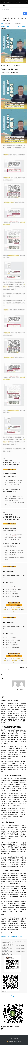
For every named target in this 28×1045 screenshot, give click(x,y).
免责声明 (14, 1037)
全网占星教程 (18, 23)
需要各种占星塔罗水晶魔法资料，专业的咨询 (12, 936)
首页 (2, 9)
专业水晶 (14, 1040)
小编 (2, 23)
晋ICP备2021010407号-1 (14, 1038)
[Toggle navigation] (25, 6)
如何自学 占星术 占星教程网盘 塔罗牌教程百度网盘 (13, 26)
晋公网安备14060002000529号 (14, 1041)
